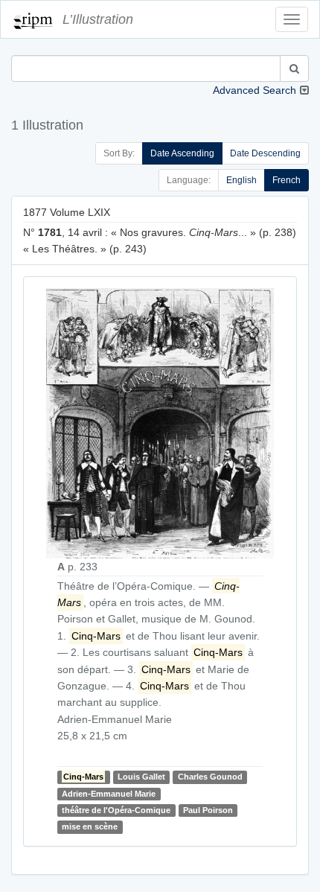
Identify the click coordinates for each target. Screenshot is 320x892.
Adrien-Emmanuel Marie (109, 793)
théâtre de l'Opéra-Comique (116, 810)
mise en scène (90, 827)
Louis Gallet (141, 776)
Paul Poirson (208, 810)
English (241, 180)
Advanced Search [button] (254, 90)
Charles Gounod (210, 776)
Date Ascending (182, 153)
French (286, 180)
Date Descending (265, 153)
